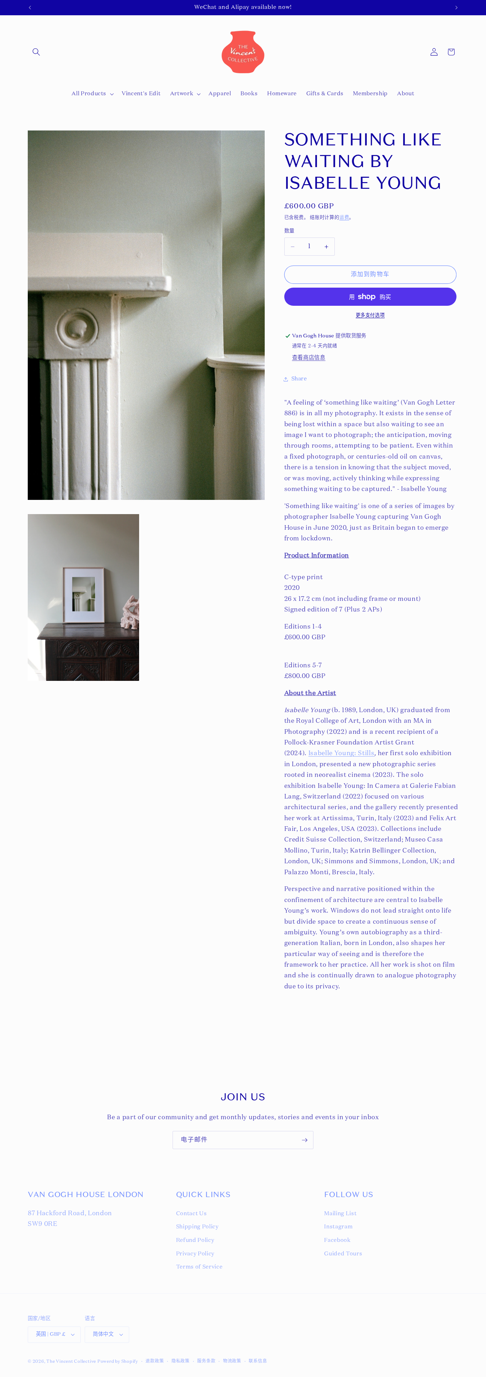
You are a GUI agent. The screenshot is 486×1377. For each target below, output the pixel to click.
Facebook (337, 1240)
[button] (36, 51)
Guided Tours (343, 1253)
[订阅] (304, 1140)
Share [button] (299, 378)
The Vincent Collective (71, 1362)
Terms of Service (199, 1267)
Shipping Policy (197, 1226)
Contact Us (191, 1213)
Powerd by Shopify (117, 1362)
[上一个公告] (30, 7)
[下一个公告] (456, 7)
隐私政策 (180, 1361)
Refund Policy (195, 1240)
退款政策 (155, 1361)
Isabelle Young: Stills (341, 753)
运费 (344, 217)
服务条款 (206, 1361)
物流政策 (232, 1361)
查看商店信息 (309, 358)
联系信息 (258, 1361)
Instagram (338, 1226)
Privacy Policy (195, 1253)
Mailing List (340, 1213)
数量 (289, 231)
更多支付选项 (370, 315)
